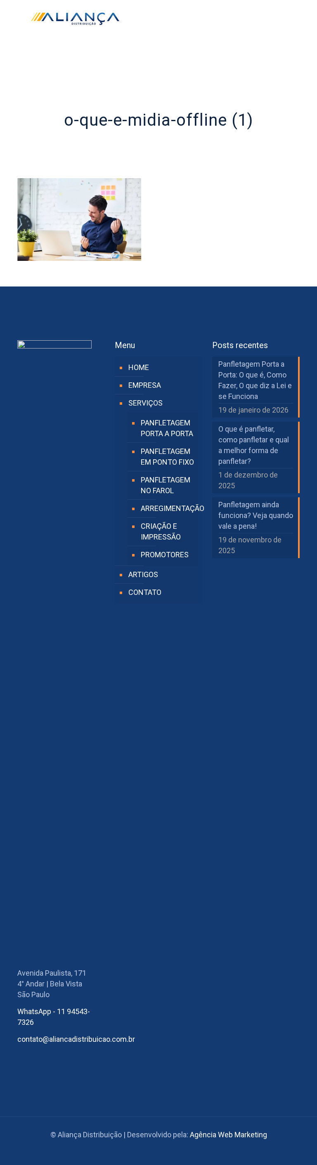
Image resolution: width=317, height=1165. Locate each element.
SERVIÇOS (145, 403)
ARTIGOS (143, 574)
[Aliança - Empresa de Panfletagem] (75, 18)
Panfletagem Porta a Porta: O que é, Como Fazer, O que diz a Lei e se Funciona (255, 380)
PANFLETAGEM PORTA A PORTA (167, 428)
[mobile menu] (286, 19)
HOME (138, 367)
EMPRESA (144, 385)
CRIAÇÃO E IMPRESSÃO (161, 531)
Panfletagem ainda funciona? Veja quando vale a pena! (255, 515)
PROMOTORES (165, 554)
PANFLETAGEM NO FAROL (165, 485)
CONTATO (144, 592)
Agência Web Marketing (228, 1134)
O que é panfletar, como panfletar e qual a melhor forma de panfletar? (253, 445)
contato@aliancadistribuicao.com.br (76, 1039)
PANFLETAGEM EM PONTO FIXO (167, 456)
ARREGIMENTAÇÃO (167, 508)
